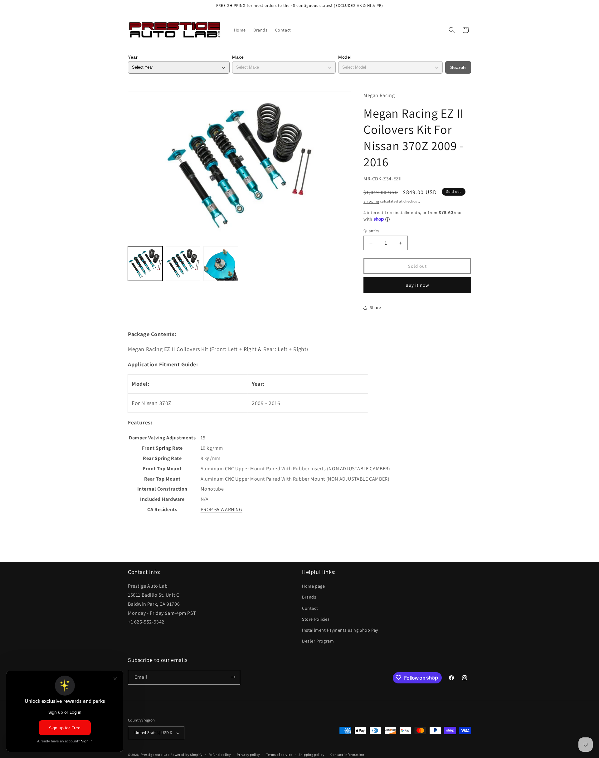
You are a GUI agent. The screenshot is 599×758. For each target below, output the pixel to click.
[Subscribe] (233, 677)
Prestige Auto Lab (155, 755)
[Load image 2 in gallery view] (183, 263)
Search (458, 67)
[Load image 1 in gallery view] (145, 263)
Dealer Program (318, 641)
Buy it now (417, 285)
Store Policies (315, 619)
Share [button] (375, 307)
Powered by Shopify (186, 755)
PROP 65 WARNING (221, 509)
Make (238, 57)
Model (344, 57)
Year (133, 57)
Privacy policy (248, 754)
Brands (309, 597)
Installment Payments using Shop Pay (340, 630)
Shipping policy (311, 754)
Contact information (347, 754)
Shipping (371, 201)
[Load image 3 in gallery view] (220, 263)
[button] (452, 30)
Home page (313, 586)
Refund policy (220, 754)
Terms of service (279, 754)
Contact (310, 608)
